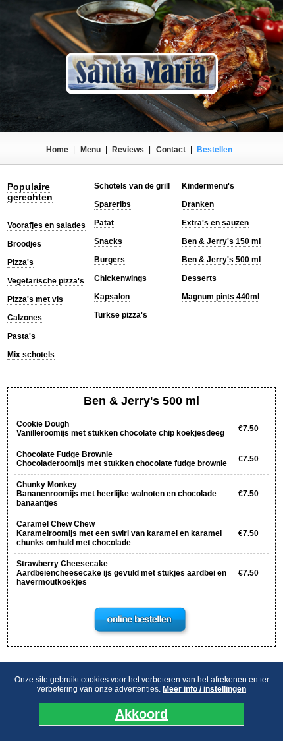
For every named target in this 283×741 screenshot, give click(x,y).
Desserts (199, 278)
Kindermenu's (208, 186)
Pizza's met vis (35, 299)
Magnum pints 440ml (220, 296)
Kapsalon (112, 296)
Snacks (108, 241)
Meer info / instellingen (204, 689)
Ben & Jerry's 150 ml (221, 241)
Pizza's (20, 262)
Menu (90, 149)
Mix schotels (31, 354)
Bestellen (214, 149)
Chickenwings (120, 278)
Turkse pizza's (120, 315)
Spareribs (112, 204)
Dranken (198, 204)
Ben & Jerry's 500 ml (221, 259)
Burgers (109, 259)
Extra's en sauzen (215, 222)
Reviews (128, 149)
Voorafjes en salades (46, 225)
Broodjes (24, 244)
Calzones (24, 317)
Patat (104, 222)
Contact (171, 149)
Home (57, 149)
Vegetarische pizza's (45, 280)
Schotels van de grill (132, 186)
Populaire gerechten (30, 191)
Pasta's (21, 336)
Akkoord (141, 714)
